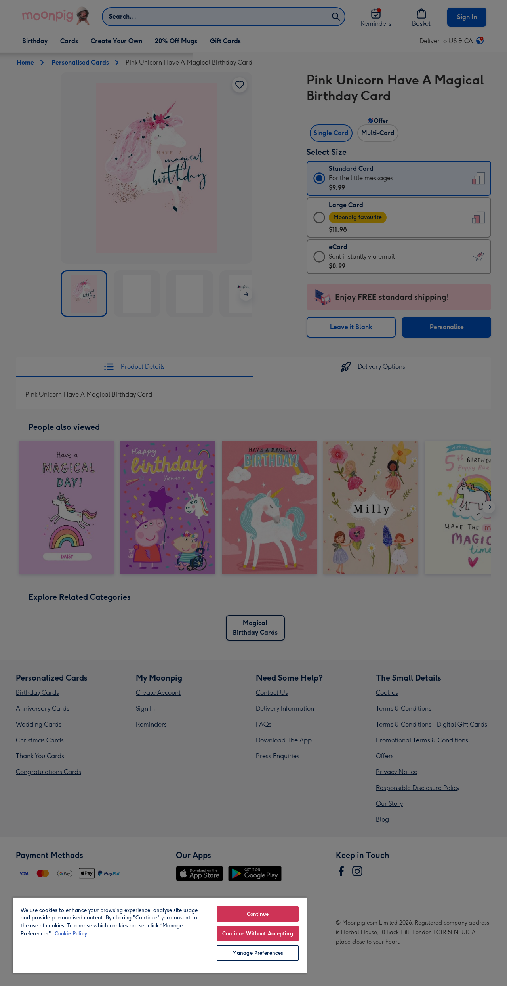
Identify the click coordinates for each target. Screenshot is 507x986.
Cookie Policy (71, 933)
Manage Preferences (257, 953)
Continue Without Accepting (257, 933)
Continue (258, 914)
